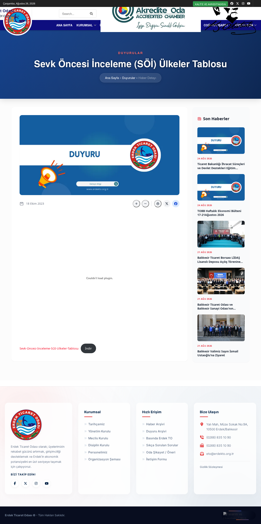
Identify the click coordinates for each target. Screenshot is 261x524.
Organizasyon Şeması (104, 459)
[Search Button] (92, 13)
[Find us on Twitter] (237, 3)
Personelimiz (97, 452)
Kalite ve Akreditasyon (210, 4)
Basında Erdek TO (159, 438)
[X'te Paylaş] (166, 203)
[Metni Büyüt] (136, 203)
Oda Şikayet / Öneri (160, 452)
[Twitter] (25, 483)
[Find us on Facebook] (231, 3)
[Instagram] (36, 483)
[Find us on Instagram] (243, 3)
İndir (88, 348)
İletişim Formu (156, 459)
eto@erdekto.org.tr (220, 454)
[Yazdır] (157, 203)
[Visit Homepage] (17, 21)
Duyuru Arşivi (156, 431)
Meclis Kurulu (98, 438)
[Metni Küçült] (145, 203)
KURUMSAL (84, 25)
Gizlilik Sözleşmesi (211, 466)
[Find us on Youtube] (248, 3)
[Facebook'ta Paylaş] (175, 203)
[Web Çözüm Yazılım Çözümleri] (238, 515)
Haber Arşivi (155, 424)
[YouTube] (47, 483)
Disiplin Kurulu (98, 445)
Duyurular (128, 77)
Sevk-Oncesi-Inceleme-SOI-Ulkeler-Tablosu (49, 348)
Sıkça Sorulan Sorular (162, 445)
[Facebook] (15, 483)
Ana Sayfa (64, 25)
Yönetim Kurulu (99, 431)
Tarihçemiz (96, 424)
